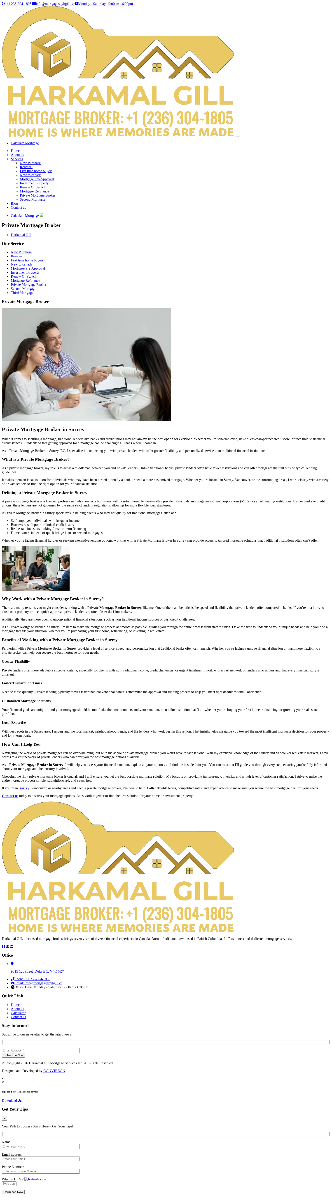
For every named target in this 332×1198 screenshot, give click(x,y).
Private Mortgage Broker (37, 195)
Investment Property (34, 183)
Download (10, 1100)
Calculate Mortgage (25, 143)
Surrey (24, 788)
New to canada (30, 175)
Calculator (18, 1013)
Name (6, 1142)
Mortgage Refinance (34, 191)
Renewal (26, 167)
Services (17, 159)
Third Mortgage (22, 293)
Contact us (18, 207)
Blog (14, 203)
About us (17, 155)
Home (15, 151)
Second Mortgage (32, 199)
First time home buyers (36, 171)
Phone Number (12, 1167)
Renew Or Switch (33, 187)
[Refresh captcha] (35, 1179)
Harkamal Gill (21, 235)
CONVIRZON (54, 1071)
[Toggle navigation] (236, 136)
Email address (12, 1154)
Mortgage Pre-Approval (37, 179)
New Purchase (30, 163)
